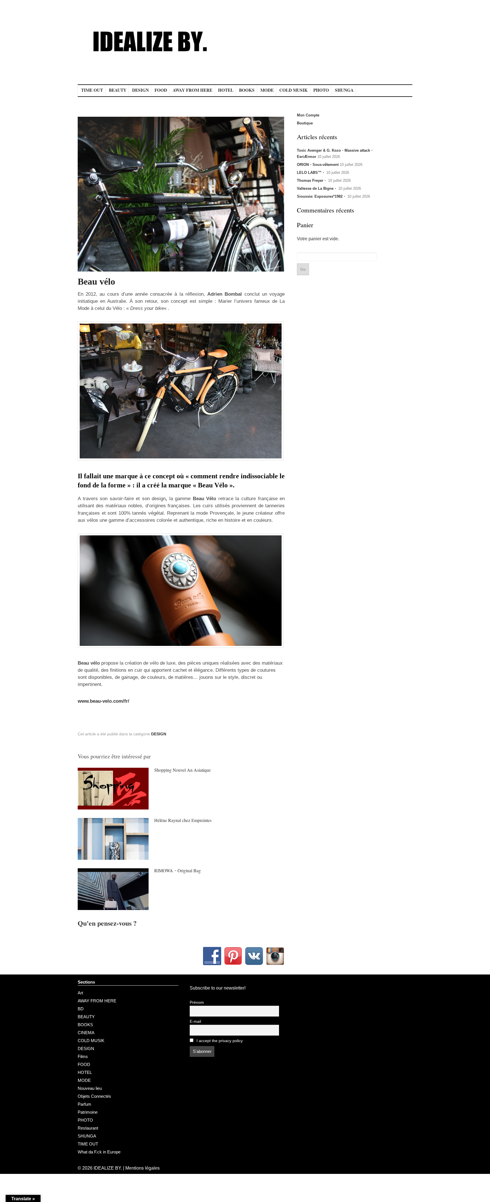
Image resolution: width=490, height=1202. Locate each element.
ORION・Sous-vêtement (318, 164)
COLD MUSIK (293, 90)
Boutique (305, 123)
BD (81, 1008)
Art (80, 992)
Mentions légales (142, 1168)
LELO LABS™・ (311, 172)
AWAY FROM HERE (192, 90)
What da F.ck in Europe (99, 1151)
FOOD (161, 90)
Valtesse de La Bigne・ (317, 188)
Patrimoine (88, 1112)
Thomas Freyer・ (312, 180)
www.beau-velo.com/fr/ (103, 701)
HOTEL (225, 90)
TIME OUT (92, 90)
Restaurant (88, 1128)
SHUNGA (344, 90)
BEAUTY (117, 90)
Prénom (197, 1002)
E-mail (195, 1021)
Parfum (84, 1104)
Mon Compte (308, 115)
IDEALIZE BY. (108, 1168)
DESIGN (140, 90)
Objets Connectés (94, 1096)
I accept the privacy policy (219, 1041)
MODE (267, 90)
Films (83, 1056)
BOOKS (247, 90)
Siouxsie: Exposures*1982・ (321, 196)
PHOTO (321, 90)
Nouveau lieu (90, 1088)
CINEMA (86, 1032)
